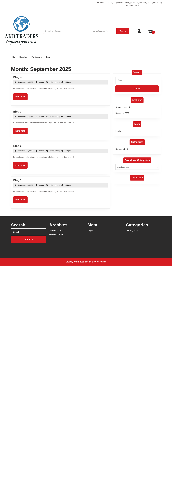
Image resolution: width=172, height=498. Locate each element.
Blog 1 (17, 180)
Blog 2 (17, 145)
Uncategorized (121, 149)
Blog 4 (17, 77)
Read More (21, 98)
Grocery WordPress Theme (79, 262)
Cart (14, 57)
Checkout (23, 57)
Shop (48, 57)
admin (41, 82)
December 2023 (122, 113)
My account (36, 57)
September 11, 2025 (25, 82)
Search (122, 31)
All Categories (99, 31)
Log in (118, 131)
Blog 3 (17, 111)
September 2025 (122, 107)
